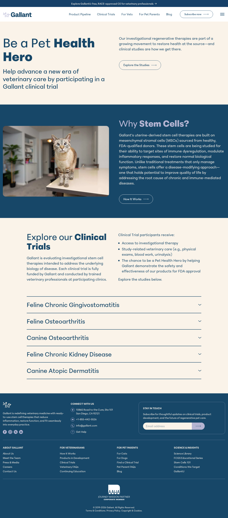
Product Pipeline (80, 14)
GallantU (179, 471)
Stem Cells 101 (182, 462)
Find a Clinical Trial (128, 462)
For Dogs (122, 457)
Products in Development (74, 457)
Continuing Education (73, 471)
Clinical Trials (106, 14)
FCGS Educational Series (188, 457)
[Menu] (222, 14)
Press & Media (11, 462)
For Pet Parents (149, 14)
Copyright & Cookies (131, 510)
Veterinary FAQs (69, 466)
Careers (7, 466)
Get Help (81, 431)
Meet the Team (12, 457)
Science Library (182, 453)
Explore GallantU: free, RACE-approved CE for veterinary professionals (112, 3)
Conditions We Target (187, 466)
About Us (8, 453)
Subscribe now (192, 14)
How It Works (132, 199)
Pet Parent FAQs (126, 466)
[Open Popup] (198, 426)
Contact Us (10, 471)
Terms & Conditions (95, 510)
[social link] (5, 432)
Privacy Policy (113, 510)
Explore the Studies (136, 65)
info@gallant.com (86, 425)
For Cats (122, 453)
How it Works (68, 453)
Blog (169, 14)
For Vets (127, 14)
